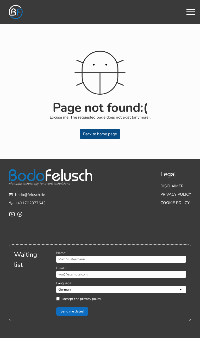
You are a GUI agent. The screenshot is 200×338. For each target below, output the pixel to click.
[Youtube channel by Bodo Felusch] (12, 214)
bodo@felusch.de (30, 194)
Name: (61, 253)
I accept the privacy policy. (82, 299)
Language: (64, 283)
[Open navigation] (190, 12)
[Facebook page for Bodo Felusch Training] (20, 214)
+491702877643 (30, 203)
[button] (100, 134)
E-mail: (61, 268)
